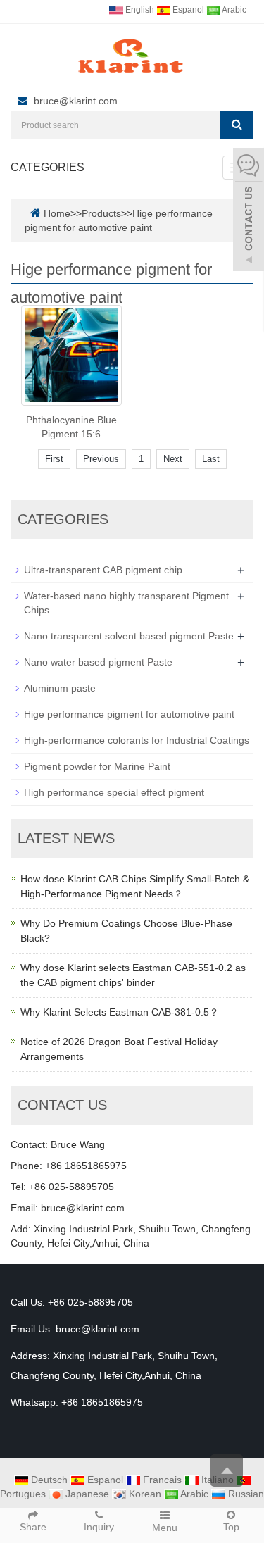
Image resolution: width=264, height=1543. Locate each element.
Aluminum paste (60, 688)
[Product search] (236, 125)
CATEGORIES (47, 167)
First (54, 459)
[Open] (248, 211)
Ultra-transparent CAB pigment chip (103, 569)
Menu (164, 1527)
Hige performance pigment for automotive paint (129, 714)
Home (57, 213)
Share (33, 1526)
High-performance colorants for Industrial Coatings (136, 740)
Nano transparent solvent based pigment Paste (129, 636)
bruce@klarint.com (76, 100)
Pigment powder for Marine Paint (97, 766)
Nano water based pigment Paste (98, 662)
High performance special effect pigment (114, 792)
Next (172, 459)
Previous (101, 459)
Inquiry (99, 1526)
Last (211, 459)
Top (231, 1526)
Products (101, 213)
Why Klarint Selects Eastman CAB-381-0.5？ (119, 1012)
